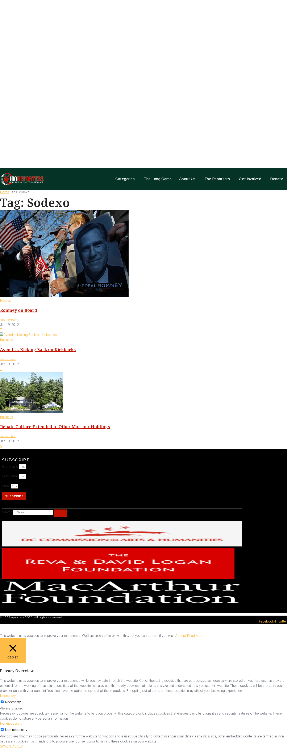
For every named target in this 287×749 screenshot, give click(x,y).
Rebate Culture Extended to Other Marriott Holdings (55, 426)
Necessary (13, 702)
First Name (10, 466)
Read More (195, 635)
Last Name (10, 476)
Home (4, 192)
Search (7, 512)
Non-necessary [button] (11, 723)
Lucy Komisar (8, 320)
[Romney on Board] (64, 295)
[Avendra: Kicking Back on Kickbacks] (28, 334)
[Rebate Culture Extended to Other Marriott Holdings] (31, 412)
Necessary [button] (8, 695)
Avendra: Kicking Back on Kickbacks (38, 349)
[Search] (60, 513)
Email (6, 486)
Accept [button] (180, 635)
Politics (5, 300)
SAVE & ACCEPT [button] (12, 746)
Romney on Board (18, 310)
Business (6, 339)
